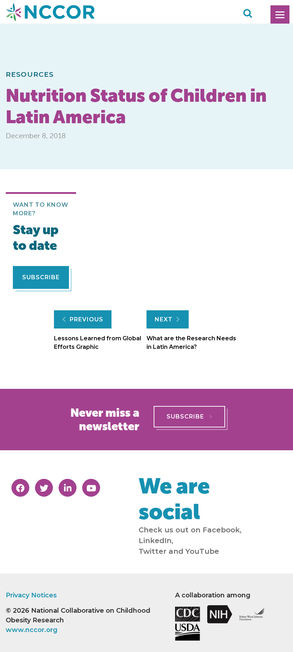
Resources (30, 74)
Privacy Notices (31, 595)
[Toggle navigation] (279, 14)
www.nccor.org (32, 630)
